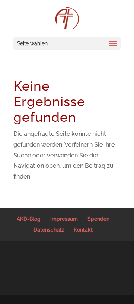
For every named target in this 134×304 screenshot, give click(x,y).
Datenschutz (49, 230)
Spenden (98, 219)
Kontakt (83, 230)
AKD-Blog (29, 219)
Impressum (64, 219)
